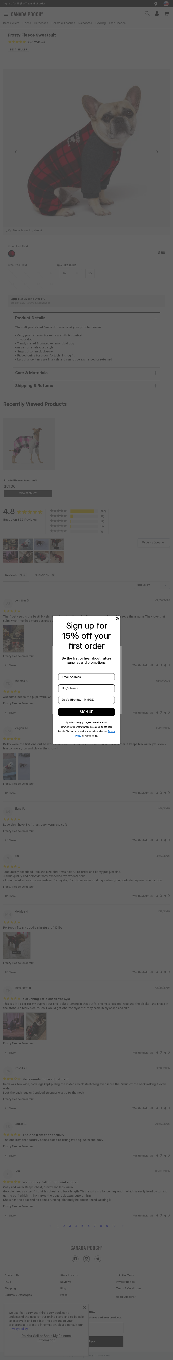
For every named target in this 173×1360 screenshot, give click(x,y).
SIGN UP (86, 712)
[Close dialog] (117, 618)
